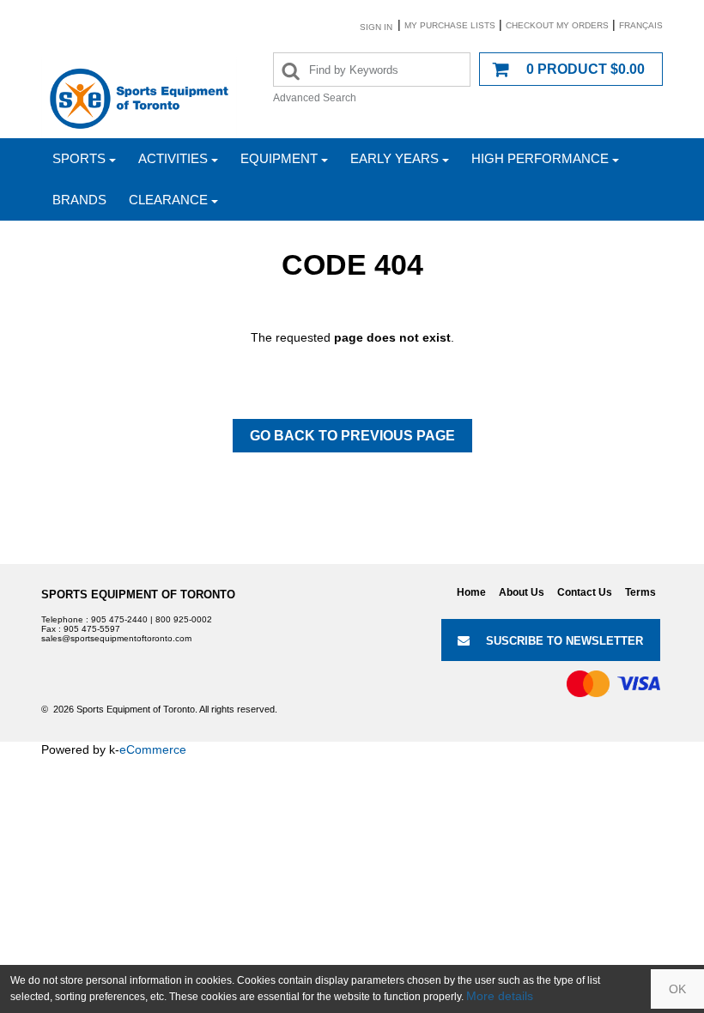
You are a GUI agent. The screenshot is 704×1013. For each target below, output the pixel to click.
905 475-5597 (92, 629)
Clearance (168, 199)
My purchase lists (449, 25)
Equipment (279, 158)
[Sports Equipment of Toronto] (139, 98)
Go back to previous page (352, 435)
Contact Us (584, 592)
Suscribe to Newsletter (564, 640)
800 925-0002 (183, 619)
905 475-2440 (119, 619)
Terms (640, 592)
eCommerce (152, 749)
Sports (79, 158)
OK (677, 989)
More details (499, 996)
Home (471, 592)
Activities (173, 158)
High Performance (540, 158)
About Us (521, 592)
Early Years (394, 158)
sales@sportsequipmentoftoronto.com (116, 638)
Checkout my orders (557, 25)
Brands (79, 199)
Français (641, 25)
